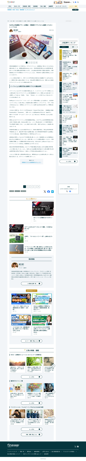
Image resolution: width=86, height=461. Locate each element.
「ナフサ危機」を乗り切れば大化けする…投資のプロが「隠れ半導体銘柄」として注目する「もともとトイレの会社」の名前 (70, 128)
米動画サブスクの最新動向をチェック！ (31, 162)
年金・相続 (43, 6)
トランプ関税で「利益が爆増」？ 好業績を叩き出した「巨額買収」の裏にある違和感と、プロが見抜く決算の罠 (70, 140)
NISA (10, 6)
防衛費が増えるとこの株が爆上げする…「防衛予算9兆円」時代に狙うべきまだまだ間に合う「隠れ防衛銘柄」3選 (70, 53)
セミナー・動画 (73, 6)
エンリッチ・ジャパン (61, 6)
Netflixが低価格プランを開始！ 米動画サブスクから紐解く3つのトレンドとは (30, 21)
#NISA (13, 9)
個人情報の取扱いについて (13, 454)
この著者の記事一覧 (31, 283)
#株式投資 (22, 9)
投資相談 (35, 6)
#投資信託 (9, 9)
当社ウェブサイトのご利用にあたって (32, 454)
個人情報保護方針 (56, 451)
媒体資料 (46, 454)
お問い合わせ (45, 451)
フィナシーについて (12, 451)
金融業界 (51, 6)
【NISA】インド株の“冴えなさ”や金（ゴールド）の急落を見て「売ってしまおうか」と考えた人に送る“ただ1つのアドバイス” (70, 86)
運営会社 (29, 451)
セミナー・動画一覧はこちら (31, 340)
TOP (8, 21)
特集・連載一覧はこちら (31, 434)
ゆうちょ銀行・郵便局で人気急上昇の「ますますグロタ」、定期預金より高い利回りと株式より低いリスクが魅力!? (70, 97)
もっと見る (31, 376)
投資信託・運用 (26, 6)
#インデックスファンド (30, 9)
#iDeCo (17, 9)
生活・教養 (12, 21)
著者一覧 (22, 451)
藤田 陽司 (16, 30)
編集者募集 (37, 451)
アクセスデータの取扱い (69, 451)
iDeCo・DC (17, 6)
